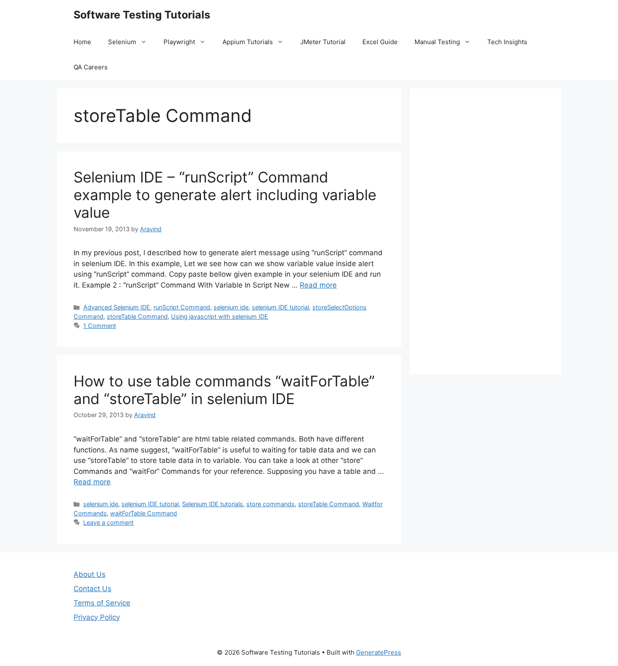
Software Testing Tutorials (142, 14)
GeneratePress (378, 652)
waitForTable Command (143, 513)
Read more (318, 285)
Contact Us (92, 588)
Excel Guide (380, 42)
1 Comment (99, 325)
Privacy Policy (97, 617)
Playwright (179, 42)
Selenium (122, 42)
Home (82, 42)
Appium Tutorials (247, 42)
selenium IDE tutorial (280, 307)
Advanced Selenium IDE (116, 307)
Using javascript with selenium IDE (219, 316)
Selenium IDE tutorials (212, 503)
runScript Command (181, 307)
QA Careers (91, 67)
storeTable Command (137, 316)
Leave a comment (108, 522)
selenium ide (231, 307)
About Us (90, 574)
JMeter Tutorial (323, 42)
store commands (270, 503)
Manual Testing (437, 42)
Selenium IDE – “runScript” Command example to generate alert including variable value (225, 194)
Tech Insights (507, 42)
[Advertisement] (485, 231)
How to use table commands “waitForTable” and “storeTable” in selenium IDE (224, 389)
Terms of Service (102, 603)
